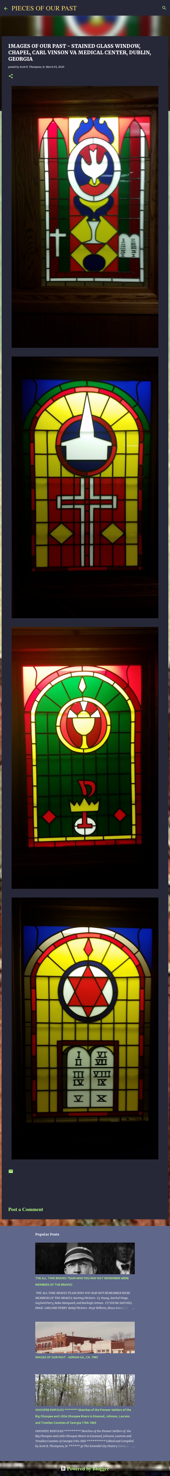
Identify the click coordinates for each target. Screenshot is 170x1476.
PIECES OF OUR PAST (44, 7)
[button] (10, 76)
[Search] (82, 8)
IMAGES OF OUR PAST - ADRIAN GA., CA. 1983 (66, 1357)
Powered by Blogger (87, 1468)
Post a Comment (25, 1209)
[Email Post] (10, 1172)
